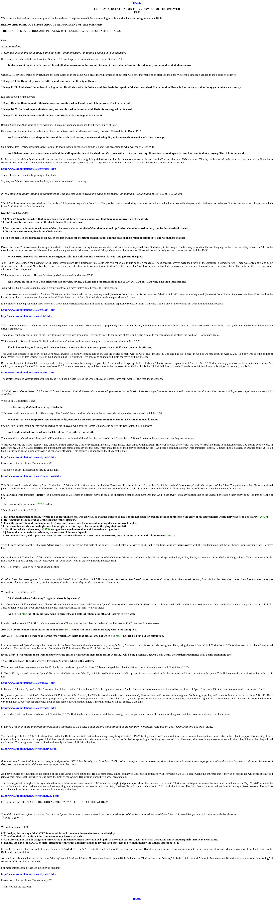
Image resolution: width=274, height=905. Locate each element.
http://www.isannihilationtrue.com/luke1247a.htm (30, 795)
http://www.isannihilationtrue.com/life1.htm (26, 316)
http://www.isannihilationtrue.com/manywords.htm (31, 475)
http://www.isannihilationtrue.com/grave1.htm (28, 682)
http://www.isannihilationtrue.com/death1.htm (28, 309)
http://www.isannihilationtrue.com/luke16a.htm (29, 748)
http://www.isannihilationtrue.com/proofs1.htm (28, 168)
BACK (137, 2)
